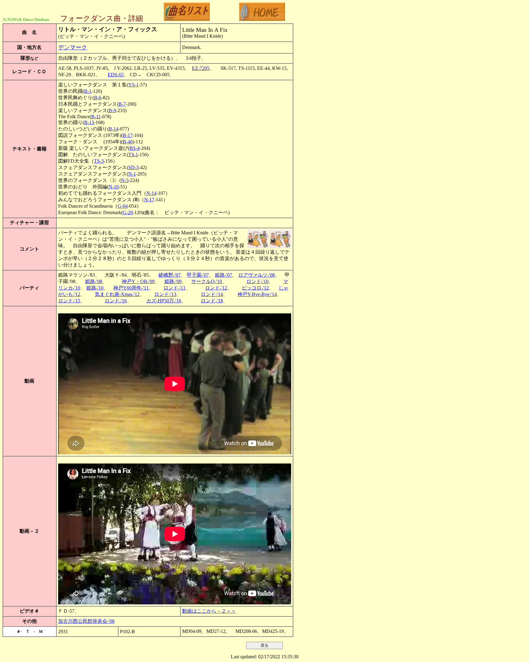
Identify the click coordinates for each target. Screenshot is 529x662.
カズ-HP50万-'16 (163, 300)
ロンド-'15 (69, 300)
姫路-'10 (94, 287)
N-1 (132, 173)
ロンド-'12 (216, 287)
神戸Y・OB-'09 (138, 281)
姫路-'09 (173, 281)
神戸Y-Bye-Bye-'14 (257, 294)
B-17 (128, 135)
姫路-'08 (93, 281)
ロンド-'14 (212, 294)
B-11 (96, 116)
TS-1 (133, 154)
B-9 (112, 110)
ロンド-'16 (116, 300)
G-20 (128, 212)
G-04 (123, 206)
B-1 (88, 91)
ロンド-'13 (165, 294)
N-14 (151, 193)
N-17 (149, 199)
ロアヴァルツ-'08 (256, 275)
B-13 (89, 122)
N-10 (114, 186)
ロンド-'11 (174, 287)
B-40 (128, 141)
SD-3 (133, 167)
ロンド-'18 (212, 300)
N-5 (125, 180)
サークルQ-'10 (206, 281)
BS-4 (134, 148)
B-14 (113, 128)
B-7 (122, 104)
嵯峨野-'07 (170, 275)
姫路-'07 (223, 275)
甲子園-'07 (198, 275)
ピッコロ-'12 (255, 287)
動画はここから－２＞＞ (209, 611)
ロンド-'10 (257, 281)
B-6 (97, 97)
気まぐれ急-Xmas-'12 (117, 294)
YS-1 (133, 84)
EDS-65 (116, 74)
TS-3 (99, 161)
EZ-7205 (200, 68)
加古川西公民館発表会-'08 (86, 621)
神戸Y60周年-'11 (131, 287)
